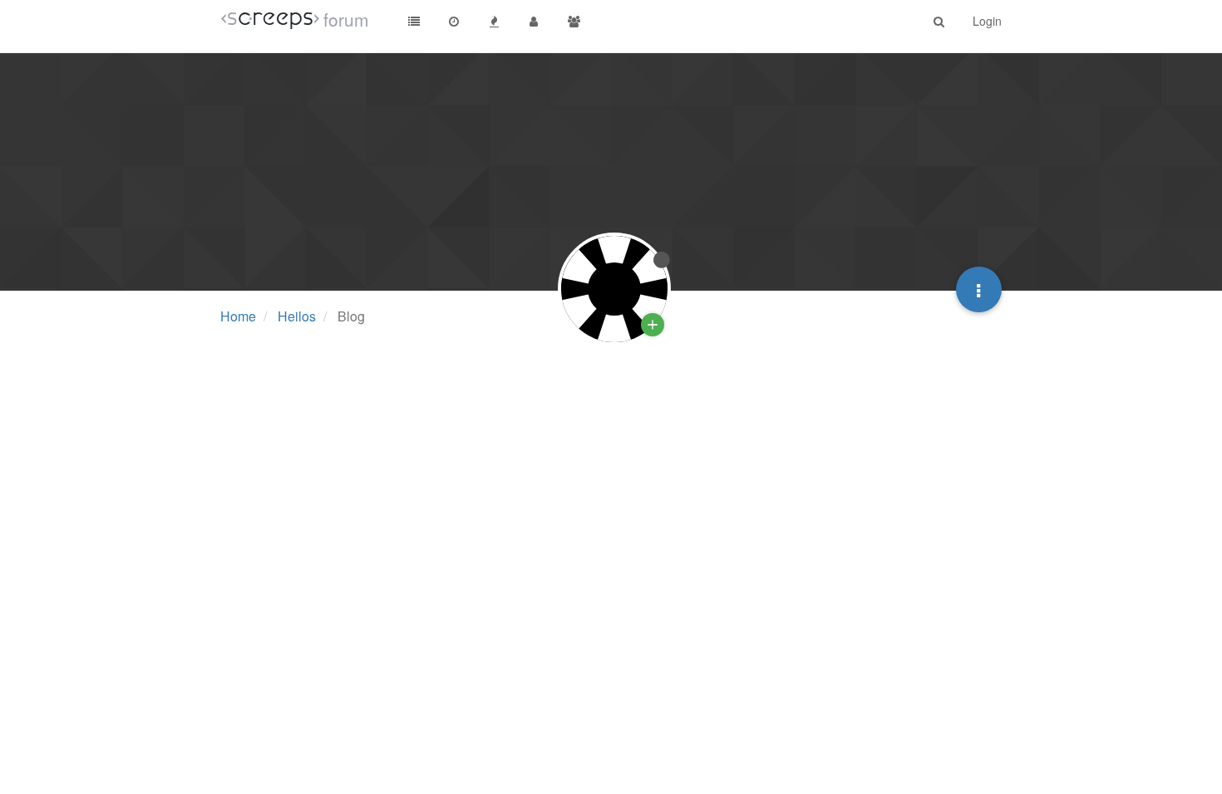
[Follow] (652, 324)
